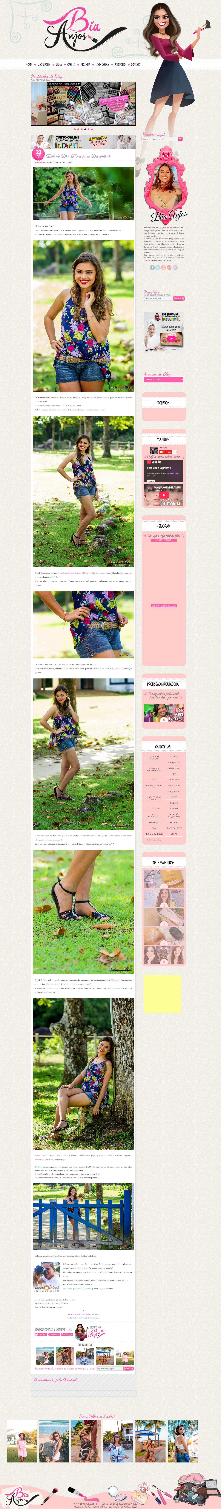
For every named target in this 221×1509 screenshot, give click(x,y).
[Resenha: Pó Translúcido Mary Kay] (164, 944)
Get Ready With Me (154, 787)
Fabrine (39, 1167)
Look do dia (102, 65)
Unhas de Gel (154, 840)
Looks (69, 162)
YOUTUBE (83, 1318)
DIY (174, 774)
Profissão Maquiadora (174, 816)
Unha (59, 65)
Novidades (154, 809)
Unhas (174, 834)
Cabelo (71, 65)
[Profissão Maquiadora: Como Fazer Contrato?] (164, 906)
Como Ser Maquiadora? (154, 769)
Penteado (174, 809)
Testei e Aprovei (174, 828)
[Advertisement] (162, 994)
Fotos (49, 162)
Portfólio (120, 65)
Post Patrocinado (153, 816)
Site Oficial (67, 1288)
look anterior (115, 988)
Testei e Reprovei (154, 834)
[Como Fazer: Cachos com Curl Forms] (164, 963)
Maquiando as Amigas (154, 798)
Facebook (79, 1288)
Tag (154, 828)
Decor (154, 780)
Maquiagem (44, 65)
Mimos (174, 797)
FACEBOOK (72, 1318)
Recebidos (154, 823)
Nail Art (174, 803)
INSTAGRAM (94, 1318)
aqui (93, 1155)
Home (29, 65)
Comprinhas (174, 768)
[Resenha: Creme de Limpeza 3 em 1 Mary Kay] (164, 925)
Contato (135, 65)
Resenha (85, 65)
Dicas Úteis (174, 780)
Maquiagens (174, 791)
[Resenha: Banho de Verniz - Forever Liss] (164, 887)
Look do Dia (59, 162)
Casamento (174, 762)
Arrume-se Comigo (154, 758)
